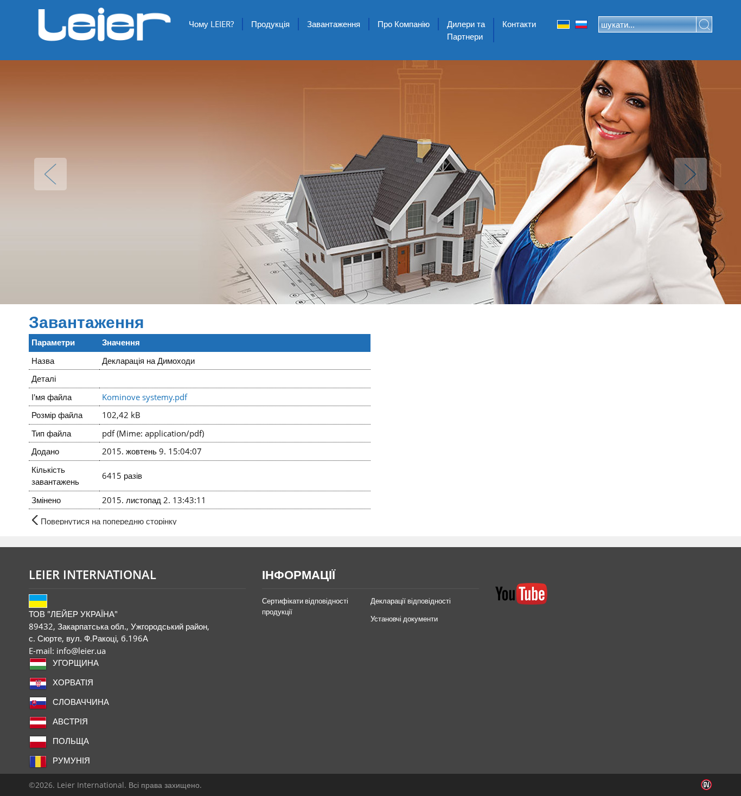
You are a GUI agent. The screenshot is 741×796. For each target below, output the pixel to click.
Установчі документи (404, 619)
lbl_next (690, 174)
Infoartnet (706, 785)
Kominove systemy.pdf (144, 396)
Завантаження (333, 23)
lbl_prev (50, 174)
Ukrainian (563, 24)
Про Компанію (404, 23)
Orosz (581, 24)
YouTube (521, 594)
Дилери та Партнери (466, 30)
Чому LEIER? (211, 23)
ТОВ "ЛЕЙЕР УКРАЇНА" (105, 24)
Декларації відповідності (410, 601)
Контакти (519, 23)
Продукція (270, 23)
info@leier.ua (81, 650)
